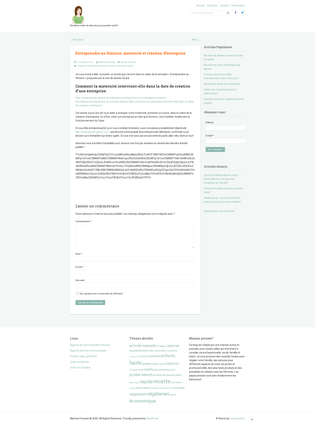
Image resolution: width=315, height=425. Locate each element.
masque (133, 369)
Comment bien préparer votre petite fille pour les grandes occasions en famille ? (221, 179)
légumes (173, 363)
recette (161, 381)
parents (163, 369)
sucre (139, 388)
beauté (133, 350)
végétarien (158, 394)
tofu (170, 388)
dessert (155, 356)
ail (158, 346)
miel (140, 369)
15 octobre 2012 (85, 62)
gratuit (163, 363)
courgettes (171, 350)
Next (196, 39)
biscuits (143, 350)
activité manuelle (142, 346)
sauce (132, 388)
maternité (121, 66)
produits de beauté (163, 375)
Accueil (201, 5)
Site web (80, 280)
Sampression (237, 418)
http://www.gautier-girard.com (91, 131)
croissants (134, 356)
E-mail (79, 267)
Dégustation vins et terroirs (219, 211)
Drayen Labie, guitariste (83, 356)
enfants (168, 355)
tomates (178, 388)
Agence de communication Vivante (90, 344)
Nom (78, 253)
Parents (132, 62)
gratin (155, 363)
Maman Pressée (107, 62)
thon (156, 388)
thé (166, 388)
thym (162, 388)
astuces (173, 346)
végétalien (137, 394)
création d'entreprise (87, 66)
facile (135, 363)
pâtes (178, 375)
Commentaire (83, 221)
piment (172, 369)
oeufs (148, 369)
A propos (212, 5)
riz (172, 382)
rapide (146, 381)
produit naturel (140, 375)
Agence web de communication (88, 350)
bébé (151, 350)
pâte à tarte (134, 382)
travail (130, 66)
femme (102, 66)
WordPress (152, 418)
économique (142, 401)
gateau (147, 363)
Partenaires (238, 5)
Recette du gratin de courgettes (222, 83)
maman (111, 66)
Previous (76, 39)
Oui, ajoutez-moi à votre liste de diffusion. (101, 293)
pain (155, 369)
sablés (178, 382)
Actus (124, 62)
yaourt (173, 394)
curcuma (144, 356)
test (152, 388)
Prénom (210, 122)
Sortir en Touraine (80, 367)
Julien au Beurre (79, 361)
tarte (146, 388)
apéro (163, 346)
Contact (224, 5)
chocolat (160, 350)
